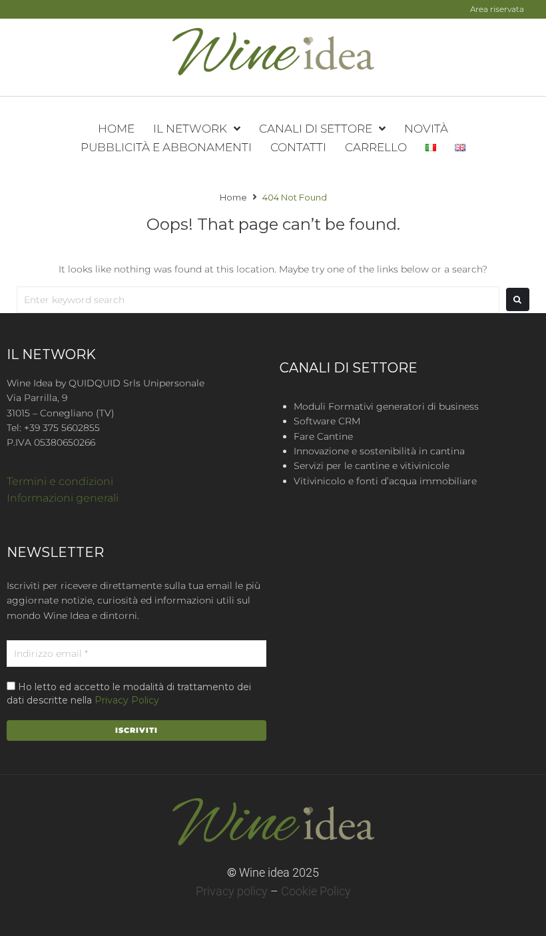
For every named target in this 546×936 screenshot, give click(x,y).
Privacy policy (232, 891)
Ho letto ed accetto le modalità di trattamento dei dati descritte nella (129, 693)
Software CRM (327, 421)
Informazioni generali (63, 498)
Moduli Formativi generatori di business (386, 406)
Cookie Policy (316, 891)
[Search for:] (258, 299)
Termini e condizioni (60, 481)
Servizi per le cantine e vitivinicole (371, 466)
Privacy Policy (127, 700)
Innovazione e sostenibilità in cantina (379, 451)
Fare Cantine (323, 436)
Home (233, 197)
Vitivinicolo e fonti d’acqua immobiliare (385, 481)
